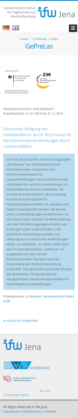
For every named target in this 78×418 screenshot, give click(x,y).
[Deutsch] (8, 29)
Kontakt (50, 411)
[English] (18, 29)
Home (24, 39)
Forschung (40, 39)
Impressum (11, 411)
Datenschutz (32, 411)
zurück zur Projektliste (21, 321)
